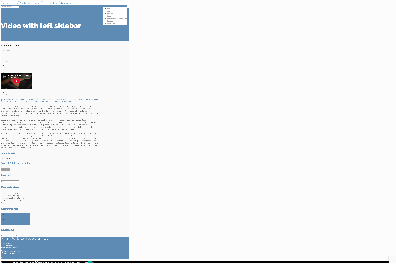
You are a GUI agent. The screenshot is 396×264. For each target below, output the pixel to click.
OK (90, 262)
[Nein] (93, 262)
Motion (8, 219)
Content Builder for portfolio (15, 163)
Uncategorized (11, 224)
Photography (10, 222)
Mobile (8, 217)
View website (17, 95)
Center (7, 214)
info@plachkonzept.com (10, 253)
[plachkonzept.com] (38, 3)
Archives (4, 236)
